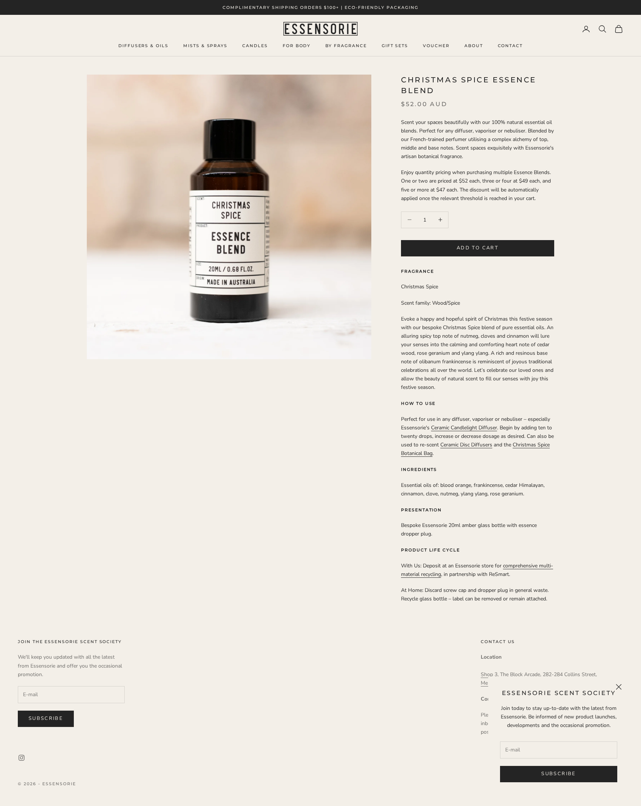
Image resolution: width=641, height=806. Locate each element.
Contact (510, 45)
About (473, 45)
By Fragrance (345, 45)
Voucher (436, 45)
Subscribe (558, 773)
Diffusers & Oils (143, 45)
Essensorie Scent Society (559, 693)
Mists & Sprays (205, 45)
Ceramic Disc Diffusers (466, 444)
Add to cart (478, 248)
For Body (297, 45)
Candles (255, 45)
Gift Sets (395, 45)
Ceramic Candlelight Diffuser (464, 427)
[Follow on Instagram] (21, 757)
